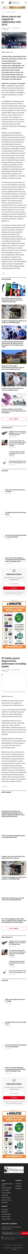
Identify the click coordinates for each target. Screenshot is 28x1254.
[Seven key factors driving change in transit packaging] (14, 526)
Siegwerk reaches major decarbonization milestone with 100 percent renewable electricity (13, 367)
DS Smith (4, 786)
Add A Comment (14, 418)
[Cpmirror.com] (14, 2)
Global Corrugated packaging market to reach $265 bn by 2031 (13, 836)
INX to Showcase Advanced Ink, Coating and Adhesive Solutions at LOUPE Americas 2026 (12, 300)
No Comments (16, 28)
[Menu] (3, 2)
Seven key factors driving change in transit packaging (15, 536)
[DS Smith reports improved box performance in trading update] (14, 682)
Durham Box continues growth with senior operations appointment (13, 899)
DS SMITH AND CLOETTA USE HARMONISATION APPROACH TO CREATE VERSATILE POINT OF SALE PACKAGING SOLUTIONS (13, 814)
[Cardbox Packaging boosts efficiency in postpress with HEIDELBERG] (14, 312)
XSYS (3, 273)
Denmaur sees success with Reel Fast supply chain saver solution (13, 857)
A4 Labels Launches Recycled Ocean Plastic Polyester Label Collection (16, 453)
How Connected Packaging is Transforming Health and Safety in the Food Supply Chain (15, 559)
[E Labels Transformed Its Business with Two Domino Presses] (14, 379)
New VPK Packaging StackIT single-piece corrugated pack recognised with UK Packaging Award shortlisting (14, 920)
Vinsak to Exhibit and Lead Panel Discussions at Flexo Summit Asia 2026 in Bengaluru (14, 410)
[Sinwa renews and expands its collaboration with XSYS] (14, 40)
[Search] (25, 2)
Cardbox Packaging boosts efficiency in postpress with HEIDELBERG (14, 321)
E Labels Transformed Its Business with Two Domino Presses (12, 389)
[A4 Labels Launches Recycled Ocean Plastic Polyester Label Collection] (4, 453)
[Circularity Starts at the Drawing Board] (14, 503)
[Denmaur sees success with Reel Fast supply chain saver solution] (14, 847)
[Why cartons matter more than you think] (14, 481)
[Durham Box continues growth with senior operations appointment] (14, 889)
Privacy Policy (13, 593)
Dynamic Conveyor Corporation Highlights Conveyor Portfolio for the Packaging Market (17, 433)
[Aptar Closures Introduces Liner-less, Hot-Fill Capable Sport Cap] (4, 462)
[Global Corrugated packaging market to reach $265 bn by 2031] (14, 826)
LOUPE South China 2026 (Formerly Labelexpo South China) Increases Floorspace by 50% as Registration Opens (13, 344)
